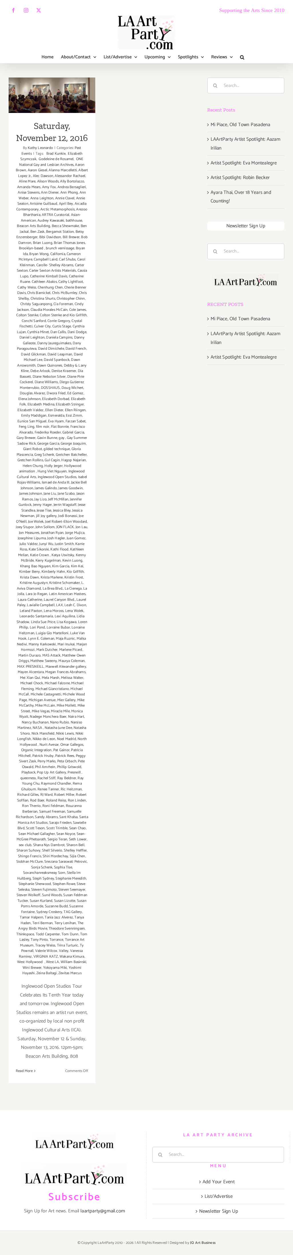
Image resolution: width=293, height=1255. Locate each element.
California (57, 254)
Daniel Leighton (32, 338)
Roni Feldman (53, 806)
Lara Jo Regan (36, 594)
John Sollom (45, 527)
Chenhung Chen (50, 288)
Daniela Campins (59, 338)
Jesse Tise (44, 511)
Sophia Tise (63, 867)
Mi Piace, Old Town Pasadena (240, 125)
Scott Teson (35, 828)
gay (62, 438)
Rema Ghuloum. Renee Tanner (51, 786)
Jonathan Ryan (52, 533)
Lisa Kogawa (66, 622)
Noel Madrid (66, 739)
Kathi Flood (59, 549)
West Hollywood (31, 962)
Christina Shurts (43, 299)
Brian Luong (42, 243)
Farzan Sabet (76, 421)
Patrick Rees (64, 756)
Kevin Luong (72, 561)
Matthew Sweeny (43, 661)
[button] (242, 57)
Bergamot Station (60, 232)
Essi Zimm (74, 416)
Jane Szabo (66, 494)
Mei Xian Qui (30, 678)
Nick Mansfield (43, 734)
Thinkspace (25, 934)
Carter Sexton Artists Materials (52, 271)
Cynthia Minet (38, 332)
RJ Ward (46, 795)
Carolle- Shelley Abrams (55, 265)
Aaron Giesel (37, 170)
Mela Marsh (51, 678)
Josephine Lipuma (32, 538)
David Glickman (33, 354)
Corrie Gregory (58, 321)
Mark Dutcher (47, 650)
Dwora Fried (56, 393)
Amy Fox (49, 187)
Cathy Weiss (26, 288)
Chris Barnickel (38, 293)
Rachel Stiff (46, 778)
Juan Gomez (76, 538)
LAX (59, 605)
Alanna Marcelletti (63, 170)
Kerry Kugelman (48, 561)
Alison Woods (48, 181)
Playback (28, 772)
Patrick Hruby (43, 756)
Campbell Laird (46, 259)
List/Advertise (219, 1196)
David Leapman (59, 354)
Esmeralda (56, 416)
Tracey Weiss (45, 945)
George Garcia (48, 444)
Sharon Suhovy (29, 851)
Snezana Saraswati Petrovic (65, 862)
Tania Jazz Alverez (59, 917)
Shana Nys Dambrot (49, 845)
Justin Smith (64, 544)
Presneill (75, 772)
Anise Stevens (28, 193)
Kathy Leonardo (40, 148)
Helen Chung (33, 466)
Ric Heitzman (71, 789)
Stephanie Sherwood (35, 884)
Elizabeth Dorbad (55, 399)
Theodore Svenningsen (67, 929)
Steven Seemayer (71, 890)
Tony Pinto (39, 940)
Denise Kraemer (64, 371)
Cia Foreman (63, 304)
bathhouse (74, 221)
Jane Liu (49, 494)
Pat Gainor (61, 750)
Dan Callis (58, 332)
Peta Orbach (66, 761)
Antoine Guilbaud (43, 204)
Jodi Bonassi (67, 516)
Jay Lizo (40, 499)
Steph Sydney (43, 879)
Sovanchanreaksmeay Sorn (44, 873)
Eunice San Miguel (31, 421)
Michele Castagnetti (46, 694)
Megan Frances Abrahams (65, 672)
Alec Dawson (43, 176)
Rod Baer (37, 800)
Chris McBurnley (65, 293)
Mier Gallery (66, 700)
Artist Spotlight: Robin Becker (240, 178)
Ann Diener (50, 193)
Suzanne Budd (56, 906)
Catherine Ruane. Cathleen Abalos (52, 279)
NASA (38, 728)
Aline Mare (27, 181)
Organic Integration (36, 750)
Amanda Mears (28, 187)
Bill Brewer (71, 237)
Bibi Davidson (50, 237)
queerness (28, 778)
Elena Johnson (29, 399)
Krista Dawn (29, 577)
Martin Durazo (29, 656)
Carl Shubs (67, 259)
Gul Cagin (52, 460)
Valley (63, 951)
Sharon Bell (75, 845)
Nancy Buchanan (35, 722)
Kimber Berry (29, 572)
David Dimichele (51, 349)
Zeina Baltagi (46, 973)
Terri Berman (42, 923)
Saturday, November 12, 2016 (52, 82)
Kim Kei (77, 566)
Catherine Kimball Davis (49, 276)
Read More (24, 1071)
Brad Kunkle (55, 154)
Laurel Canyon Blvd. (59, 600)
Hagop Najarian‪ (73, 460)
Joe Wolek (35, 522)
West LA (52, 962)
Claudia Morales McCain (49, 310)
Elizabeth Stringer (70, 404)
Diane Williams (46, 382)
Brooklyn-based (31, 248)
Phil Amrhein (45, 767)
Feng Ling (27, 427)
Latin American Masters (67, 594)
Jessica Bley (62, 511)
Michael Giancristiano (52, 689)
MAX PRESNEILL (30, 667)
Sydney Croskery (49, 912)
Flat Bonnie (60, 427)
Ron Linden (77, 800)
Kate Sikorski (39, 549)
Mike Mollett (66, 706)
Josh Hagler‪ (56, 538)
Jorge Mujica (74, 533)
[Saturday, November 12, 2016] (52, 95)
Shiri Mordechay (55, 856)
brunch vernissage (60, 248)
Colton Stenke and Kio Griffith (63, 315)
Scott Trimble (57, 828)
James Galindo (46, 488)
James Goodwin (70, 488)
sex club (25, 845)
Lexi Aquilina (65, 616)
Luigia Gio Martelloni (52, 633)
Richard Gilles (28, 795)
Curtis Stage (61, 326)
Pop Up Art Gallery (51, 772)
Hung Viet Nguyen (52, 471)
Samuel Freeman (52, 812)
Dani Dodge (77, 332)
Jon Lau (81, 527)
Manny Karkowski (42, 644)
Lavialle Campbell (40, 605)
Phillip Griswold (69, 767)
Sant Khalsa (68, 817)
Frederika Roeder (48, 432)
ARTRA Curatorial (55, 215)
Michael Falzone (57, 683)
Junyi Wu (46, 544)
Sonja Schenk (41, 867)
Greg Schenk (44, 455)
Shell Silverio (52, 851)
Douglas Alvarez (32, 393)
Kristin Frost (73, 577)
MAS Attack (51, 656)
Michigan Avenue (42, 700)
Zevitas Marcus (70, 973)
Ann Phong (69, 193)
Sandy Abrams (46, 817)
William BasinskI (73, 962)
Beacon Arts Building (33, 226)
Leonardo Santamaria (36, 616)
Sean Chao (77, 828)
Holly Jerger (53, 466)
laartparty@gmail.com (102, 1211)
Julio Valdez (28, 544)
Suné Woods (52, 895)
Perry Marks (46, 761)
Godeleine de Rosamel (56, 159)
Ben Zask (37, 232)
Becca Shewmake (65, 226)
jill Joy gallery (46, 516)
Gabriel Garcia (73, 432)
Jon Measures (29, 533)
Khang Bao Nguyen (35, 566)
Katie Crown (40, 555)
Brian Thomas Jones (69, 243)
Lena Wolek (74, 611)
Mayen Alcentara (31, 672)
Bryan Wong (39, 254)
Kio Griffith (75, 572)
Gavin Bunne (47, 438)
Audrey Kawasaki (50, 221)
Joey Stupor (25, 527)
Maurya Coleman (71, 661)
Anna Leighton (42, 198)
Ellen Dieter (54, 410)
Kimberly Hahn (53, 572)
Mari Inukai (66, 644)
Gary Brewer (26, 438)
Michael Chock (31, 683)
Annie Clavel (64, 198)
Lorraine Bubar (58, 627)
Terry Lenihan (65, 923)
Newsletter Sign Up (246, 226)
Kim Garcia (60, 566)
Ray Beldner (66, 778)
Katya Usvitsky (63, 555)
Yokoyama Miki (55, 968)
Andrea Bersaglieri (72, 187)
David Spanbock (57, 360)
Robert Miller (64, 795)
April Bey (66, 204)
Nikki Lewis (65, 734)
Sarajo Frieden (60, 823)
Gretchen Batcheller (71, 455)
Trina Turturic (67, 945)
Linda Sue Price (43, 622)
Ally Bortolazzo (72, 181)
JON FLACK (65, 527)
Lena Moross (54, 611)
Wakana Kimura (72, 957)
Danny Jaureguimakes (54, 343)
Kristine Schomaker (64, 583)
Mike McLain (45, 706)
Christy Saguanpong (36, 304)
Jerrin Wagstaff (65, 505)
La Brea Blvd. (53, 589)
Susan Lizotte (65, 901)
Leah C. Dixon (75, 605)
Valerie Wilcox (46, 951)
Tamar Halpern (31, 917)
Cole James (77, 310)
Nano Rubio (59, 722)
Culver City (42, 326)
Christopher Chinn (71, 299)
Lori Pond (37, 627)
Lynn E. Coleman (41, 639)
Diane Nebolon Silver (49, 377)
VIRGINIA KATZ (45, 957)
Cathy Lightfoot (70, 282)
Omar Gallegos (72, 745)
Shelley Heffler (75, 851)
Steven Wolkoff (29, 895)
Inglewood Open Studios (57, 477)
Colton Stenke (27, 315)
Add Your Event (219, 1182)
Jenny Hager (42, 505)
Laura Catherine (30, 600)
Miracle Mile (60, 711)
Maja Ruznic (65, 639)
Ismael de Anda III (56, 483)
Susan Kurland (41, 901)
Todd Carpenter (48, 934)
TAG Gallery (73, 912)
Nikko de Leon (44, 739)
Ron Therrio (31, 806)
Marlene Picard (70, 650)
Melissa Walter (72, 678)
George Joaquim (73, 444)
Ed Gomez (75, 393)
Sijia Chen (77, 856)
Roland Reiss (56, 800)
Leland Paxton (31, 611)
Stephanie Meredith (71, 879)
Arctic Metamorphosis (57, 209)
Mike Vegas (41, 711)
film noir (43, 427)
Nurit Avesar (49, 745)
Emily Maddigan (34, 416)
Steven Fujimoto (44, 890)
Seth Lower (78, 839)
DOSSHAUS (50, 388)
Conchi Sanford (34, 321)
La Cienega (73, 589)
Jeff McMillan (58, 499)
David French (76, 349)
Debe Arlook (40, 371)
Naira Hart (76, 717)
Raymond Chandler (56, 784)
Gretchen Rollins (30, 460)
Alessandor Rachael (70, 176)
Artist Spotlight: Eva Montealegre (244, 163)
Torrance (57, 940)
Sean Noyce (65, 834)
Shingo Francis (29, 856)
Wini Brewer (32, 968)
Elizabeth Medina (40, 404)
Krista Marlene (52, 577)
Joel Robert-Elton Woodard (66, 522)
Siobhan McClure (29, 862)
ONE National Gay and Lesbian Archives (51, 162)
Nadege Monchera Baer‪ (48, 717)
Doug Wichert (72, 388)
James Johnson (30, 494)
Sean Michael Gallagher (36, 834)
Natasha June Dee (58, 728)
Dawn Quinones (49, 366)
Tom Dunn (70, 934)
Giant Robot (32, 449)
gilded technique (56, 449)
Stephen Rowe (64, 884)
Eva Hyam (56, 421)
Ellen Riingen (75, 410)
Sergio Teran (57, 839)
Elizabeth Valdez (30, 410)
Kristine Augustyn (33, 583)
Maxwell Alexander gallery (65, 667)
